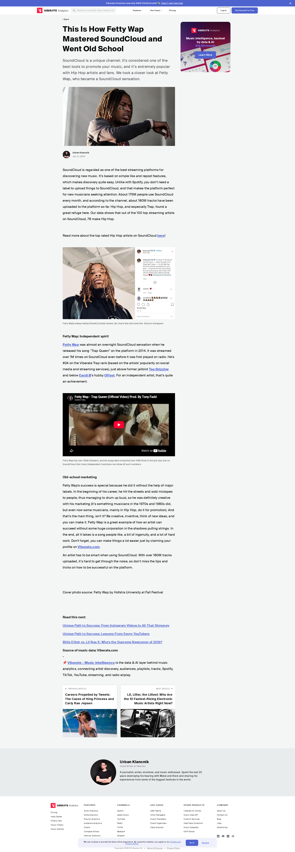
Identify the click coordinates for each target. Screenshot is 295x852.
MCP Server (189, 831)
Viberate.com (89, 547)
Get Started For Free (244, 10)
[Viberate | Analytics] (64, 806)
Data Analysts (157, 827)
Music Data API (191, 815)
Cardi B (85, 375)
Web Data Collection (193, 823)
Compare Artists (91, 831)
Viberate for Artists (192, 810)
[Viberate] (47, 10)
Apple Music (123, 815)
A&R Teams (155, 810)
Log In (223, 10)
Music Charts (57, 825)
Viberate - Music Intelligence (91, 662)
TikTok (120, 827)
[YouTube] (223, 835)
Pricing (172, 10)
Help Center (56, 816)
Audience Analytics (93, 823)
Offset (109, 375)
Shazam (121, 835)
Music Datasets (191, 827)
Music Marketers (158, 819)
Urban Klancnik (81, 152)
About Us (221, 810)
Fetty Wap (71, 344)
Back (66, 19)
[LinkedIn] (218, 835)
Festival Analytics (92, 835)
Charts (87, 827)
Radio (120, 823)
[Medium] (233, 835)
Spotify (120, 810)
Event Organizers (158, 823)
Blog (219, 819)
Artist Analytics (91, 810)
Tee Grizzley (159, 369)
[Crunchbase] (228, 835)
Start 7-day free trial (172, 3)
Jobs (219, 823)
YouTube (121, 819)
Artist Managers (157, 815)
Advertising (222, 827)
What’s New (56, 820)
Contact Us (222, 815)
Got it (192, 843)
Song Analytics (91, 815)
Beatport (121, 831)
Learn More (205, 55)
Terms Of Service (155, 848)
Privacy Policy (173, 848)
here (161, 235)
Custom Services (192, 819)
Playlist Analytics (92, 819)
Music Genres (57, 829)
